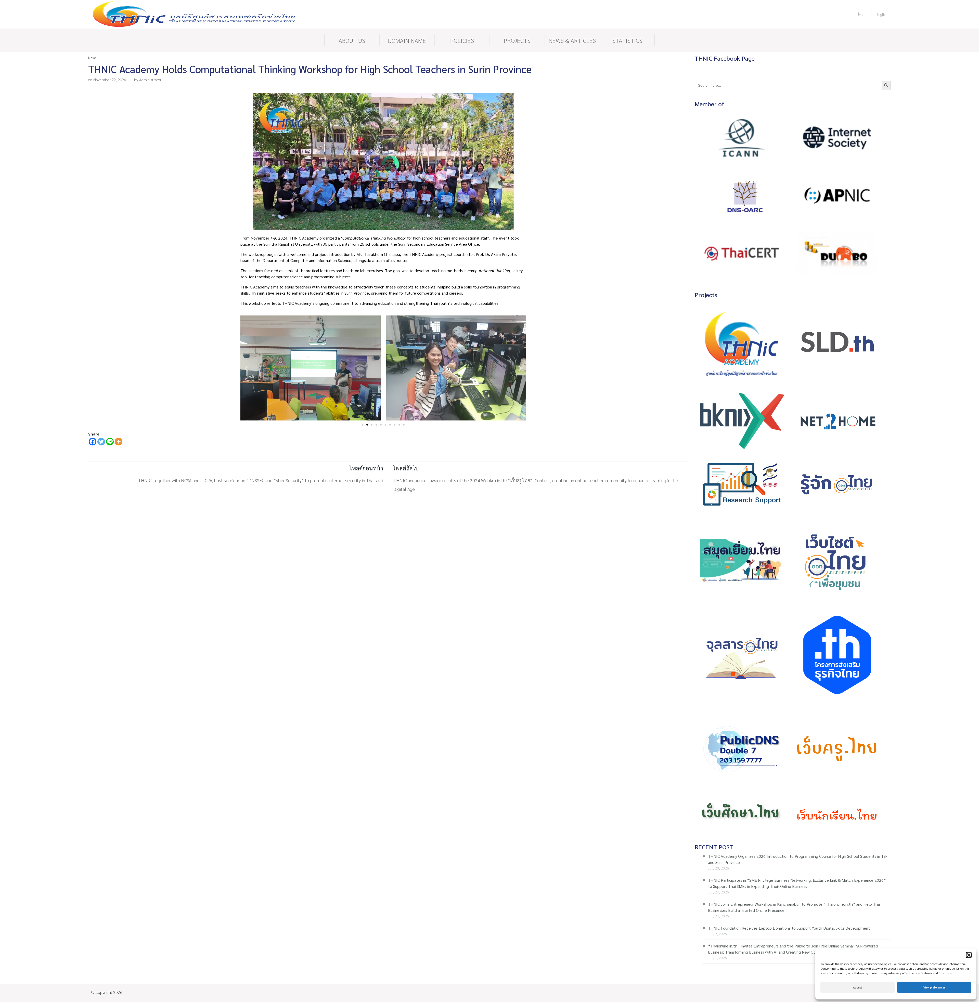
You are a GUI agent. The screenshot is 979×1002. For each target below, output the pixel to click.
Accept (857, 987)
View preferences (934, 987)
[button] (968, 954)
